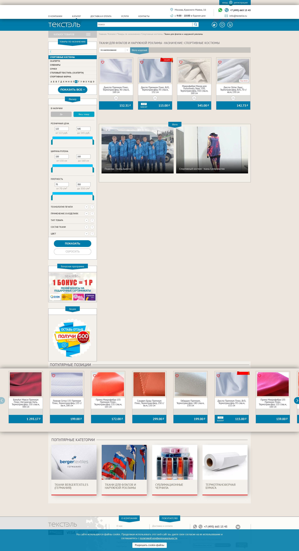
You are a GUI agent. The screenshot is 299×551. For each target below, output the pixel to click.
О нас (119, 525)
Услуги (125, 16)
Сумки (53, 68)
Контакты (144, 16)
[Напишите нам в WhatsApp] (220, 10)
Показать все (71, 89)
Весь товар (84, 114)
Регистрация (241, 2)
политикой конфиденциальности (158, 538)
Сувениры (55, 65)
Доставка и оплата (100, 16)
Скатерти (55, 61)
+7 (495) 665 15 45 (240, 10)
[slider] (52, 142)
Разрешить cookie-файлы (149, 545)
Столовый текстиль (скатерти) (67, 72)
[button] (298, 400)
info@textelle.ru (238, 15)
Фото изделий (139, 50)
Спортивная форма (60, 76)
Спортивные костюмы (62, 57)
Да (61, 114)
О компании (55, 16)
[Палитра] (214, 24)
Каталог (76, 16)
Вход (225, 2)
